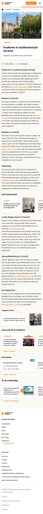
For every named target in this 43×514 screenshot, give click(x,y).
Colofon (4, 463)
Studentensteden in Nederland (13, 473)
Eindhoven (5, 441)
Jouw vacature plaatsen (10, 480)
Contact (4, 460)
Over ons (5, 456)
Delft (3, 430)
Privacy (4, 496)
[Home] (3, 9)
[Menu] (39, 3)
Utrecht (8, 9)
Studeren (17, 9)
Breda (4, 427)
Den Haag (5, 437)
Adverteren (6, 466)
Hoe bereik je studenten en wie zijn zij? (16, 477)
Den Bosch (5, 434)
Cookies (5, 509)
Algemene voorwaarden (11, 501)
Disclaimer (6, 505)
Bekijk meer (8, 443)
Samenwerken (7, 470)
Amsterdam (6, 424)
